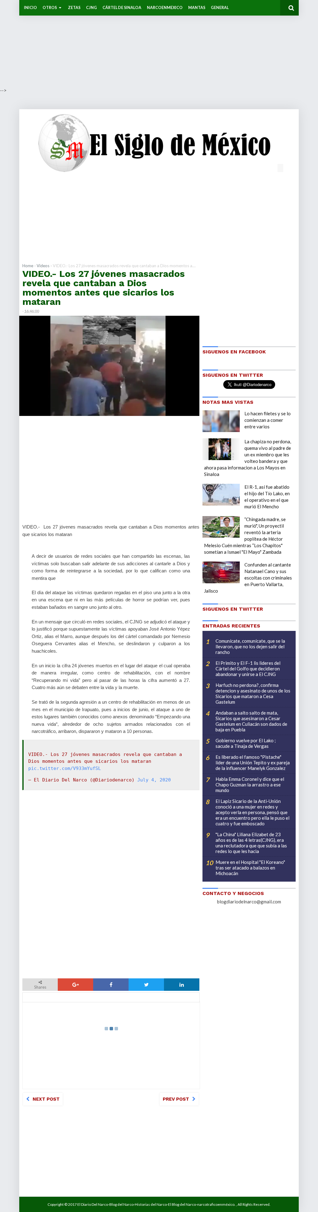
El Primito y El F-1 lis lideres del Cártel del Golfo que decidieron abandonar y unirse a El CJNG (248, 668)
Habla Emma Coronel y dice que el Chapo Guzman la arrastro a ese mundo (250, 784)
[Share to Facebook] (111, 984)
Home (27, 265)
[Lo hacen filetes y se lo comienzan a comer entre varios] (221, 421)
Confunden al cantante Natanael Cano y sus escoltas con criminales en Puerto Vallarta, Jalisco (248, 578)
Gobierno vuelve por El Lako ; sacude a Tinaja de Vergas (246, 743)
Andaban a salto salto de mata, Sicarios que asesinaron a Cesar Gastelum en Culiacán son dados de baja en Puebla (251, 721)
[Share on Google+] (75, 984)
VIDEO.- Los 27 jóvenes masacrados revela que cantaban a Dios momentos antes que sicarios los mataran (103, 287)
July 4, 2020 (154, 780)
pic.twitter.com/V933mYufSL (64, 768)
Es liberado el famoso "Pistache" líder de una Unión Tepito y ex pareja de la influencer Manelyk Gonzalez (253, 762)
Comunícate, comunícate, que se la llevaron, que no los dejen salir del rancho (250, 646)
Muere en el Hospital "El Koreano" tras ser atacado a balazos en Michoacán (250, 867)
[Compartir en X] (146, 984)
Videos (43, 265)
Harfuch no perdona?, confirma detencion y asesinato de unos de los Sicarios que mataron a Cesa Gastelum (253, 693)
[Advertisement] (159, 43)
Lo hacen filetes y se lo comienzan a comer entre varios (267, 420)
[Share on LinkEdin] (181, 984)
